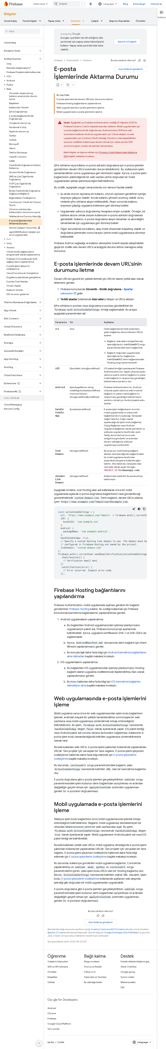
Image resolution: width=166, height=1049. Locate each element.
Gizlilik (60, 1042)
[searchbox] (22, 31)
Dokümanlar (73, 60)
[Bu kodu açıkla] (133, 509)
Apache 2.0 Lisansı (56, 932)
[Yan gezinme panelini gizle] (39, 1043)
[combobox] (69, 4)
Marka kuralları (128, 982)
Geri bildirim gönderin (131, 69)
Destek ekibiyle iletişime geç (135, 961)
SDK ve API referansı (57, 966)
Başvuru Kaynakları (119, 20)
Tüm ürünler (53, 1028)
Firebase (58, 60)
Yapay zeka (54, 20)
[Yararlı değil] (144, 60)
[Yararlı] (139, 60)
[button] (19, 51)
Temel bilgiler (30, 20)
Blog (125, 3)
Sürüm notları (127, 977)
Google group (128, 971)
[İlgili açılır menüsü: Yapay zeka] (64, 21)
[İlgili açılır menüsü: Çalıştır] (103, 21)
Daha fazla (39, 3)
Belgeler (10, 14)
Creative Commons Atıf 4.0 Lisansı (108, 929)
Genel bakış (10, 20)
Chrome (51, 1013)
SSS (122, 987)
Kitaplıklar (52, 977)
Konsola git (139, 3)
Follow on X (90, 971)
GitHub (51, 982)
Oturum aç (156, 3)
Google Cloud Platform (59, 1023)
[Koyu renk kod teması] (139, 509)
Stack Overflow (128, 966)
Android (51, 1008)
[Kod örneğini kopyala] (144, 509)
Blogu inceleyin (92, 961)
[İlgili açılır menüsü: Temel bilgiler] (41, 21)
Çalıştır (95, 20)
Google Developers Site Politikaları (121, 932)
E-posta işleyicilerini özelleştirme (88, 856)
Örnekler (141, 20)
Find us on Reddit (93, 966)
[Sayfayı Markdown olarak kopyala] (68, 85)
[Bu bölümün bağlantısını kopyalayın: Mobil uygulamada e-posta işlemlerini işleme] (72, 811)
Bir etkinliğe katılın (93, 982)
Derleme (75, 20)
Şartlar (50, 1042)
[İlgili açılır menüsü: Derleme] (84, 21)
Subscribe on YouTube (95, 977)
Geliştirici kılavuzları (57, 961)
